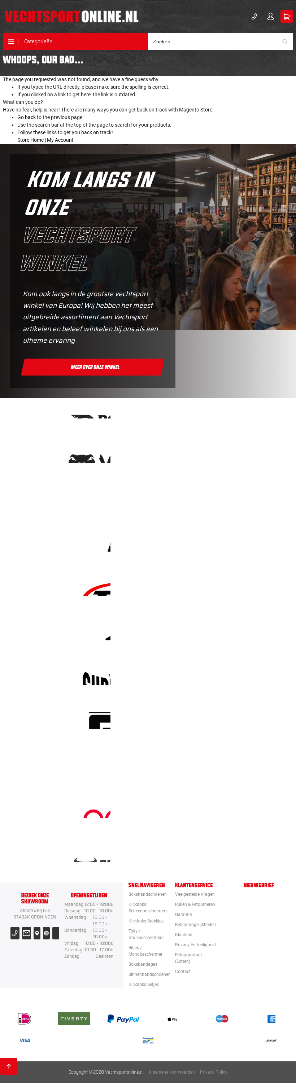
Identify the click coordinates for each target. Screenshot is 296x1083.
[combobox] (220, 41)
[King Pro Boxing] (172, 539)
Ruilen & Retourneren (195, 904)
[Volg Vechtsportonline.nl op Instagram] (46, 933)
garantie (183, 914)
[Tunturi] (172, 761)
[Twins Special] (172, 584)
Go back (26, 117)
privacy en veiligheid (195, 944)
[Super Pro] (172, 673)
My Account (60, 140)
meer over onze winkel (95, 367)
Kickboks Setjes (144, 984)
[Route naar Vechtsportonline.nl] (37, 933)
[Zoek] (287, 41)
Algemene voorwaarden (172, 1072)
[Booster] (172, 406)
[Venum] (172, 451)
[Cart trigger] (286, 16)
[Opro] (172, 806)
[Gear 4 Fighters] (172, 717)
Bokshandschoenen (148, 894)
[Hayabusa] (172, 495)
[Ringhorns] (172, 850)
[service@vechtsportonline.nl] (26, 933)
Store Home (30, 140)
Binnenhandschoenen (150, 974)
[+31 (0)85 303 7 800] (254, 16)
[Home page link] (71, 16)
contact (183, 971)
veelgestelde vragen (195, 894)
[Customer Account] (270, 16)
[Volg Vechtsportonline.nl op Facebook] (56, 933)
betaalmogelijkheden (195, 924)
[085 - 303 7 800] (14, 933)
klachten (183, 934)
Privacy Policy (213, 1072)
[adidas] (172, 628)
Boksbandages (143, 964)
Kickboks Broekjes (146, 921)
